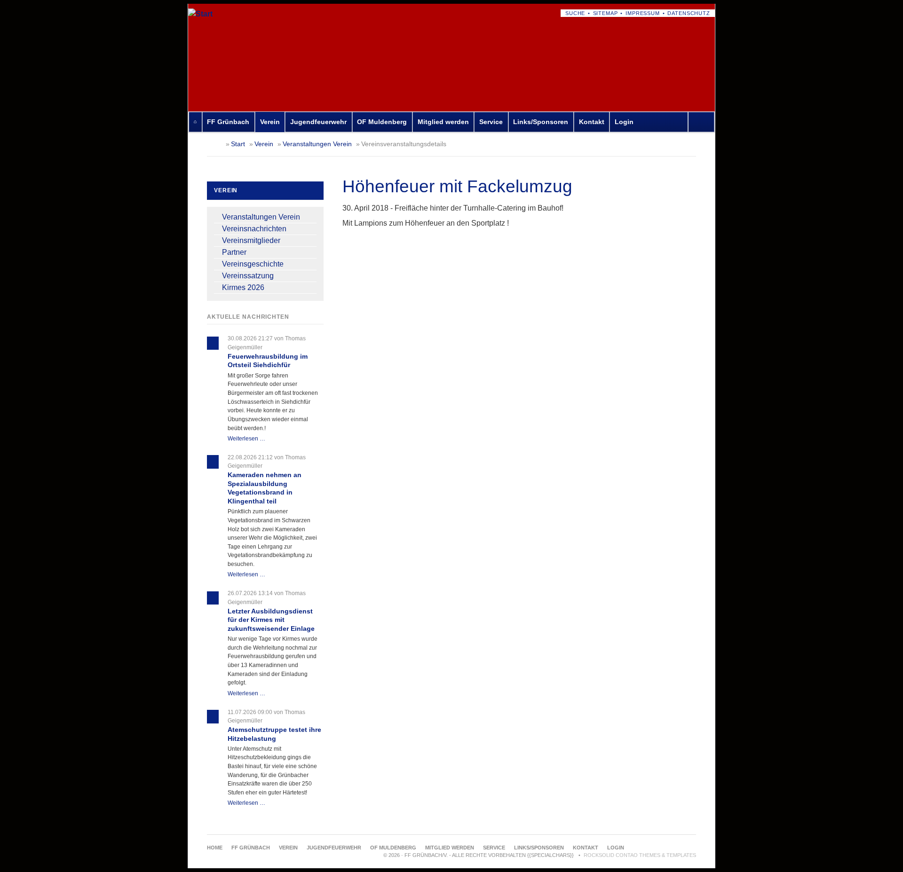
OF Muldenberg (382, 122)
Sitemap (605, 13)
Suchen (703, 122)
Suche (575, 13)
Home (195, 122)
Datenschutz (688, 13)
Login (624, 122)
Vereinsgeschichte (253, 264)
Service (491, 122)
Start (238, 144)
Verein (270, 122)
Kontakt (591, 122)
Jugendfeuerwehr (318, 122)
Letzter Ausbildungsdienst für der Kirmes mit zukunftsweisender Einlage (271, 619)
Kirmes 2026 (243, 287)
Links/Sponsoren (540, 122)
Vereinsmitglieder (251, 240)
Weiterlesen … (246, 438)
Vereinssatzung (248, 276)
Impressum (643, 13)
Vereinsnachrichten (254, 229)
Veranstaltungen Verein (317, 144)
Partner (234, 252)
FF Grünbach (228, 122)
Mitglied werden (443, 122)
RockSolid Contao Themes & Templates (640, 855)
